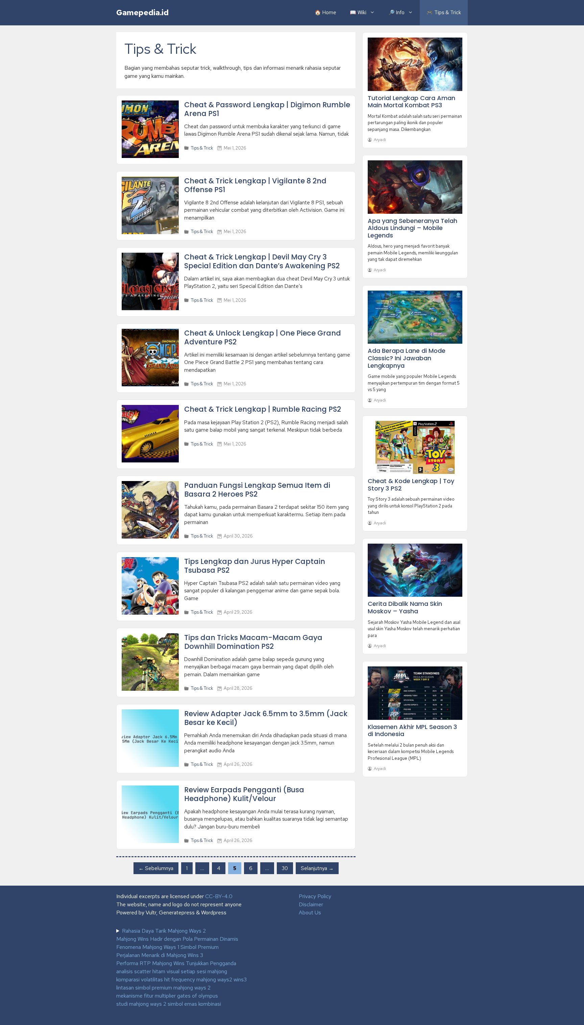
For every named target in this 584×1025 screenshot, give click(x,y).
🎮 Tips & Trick (444, 12)
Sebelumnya (156, 868)
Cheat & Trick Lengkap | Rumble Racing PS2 (262, 409)
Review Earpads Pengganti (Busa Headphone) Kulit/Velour (244, 794)
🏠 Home (325, 12)
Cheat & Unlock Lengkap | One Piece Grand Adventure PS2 (262, 337)
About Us (310, 912)
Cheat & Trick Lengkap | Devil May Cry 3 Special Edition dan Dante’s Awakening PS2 (262, 261)
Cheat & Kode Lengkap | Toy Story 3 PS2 (411, 485)
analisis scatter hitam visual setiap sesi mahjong (171, 971)
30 (287, 867)
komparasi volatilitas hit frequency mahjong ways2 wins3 (181, 979)
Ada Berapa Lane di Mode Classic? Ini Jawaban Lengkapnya (406, 357)
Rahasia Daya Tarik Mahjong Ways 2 (164, 930)
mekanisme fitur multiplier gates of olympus (167, 995)
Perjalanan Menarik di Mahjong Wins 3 (159, 955)
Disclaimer (311, 904)
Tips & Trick (202, 148)
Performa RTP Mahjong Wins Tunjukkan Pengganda (176, 963)
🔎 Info (396, 12)
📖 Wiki (358, 12)
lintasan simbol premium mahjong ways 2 (163, 987)
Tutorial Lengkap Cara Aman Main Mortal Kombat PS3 (411, 102)
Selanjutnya (317, 868)
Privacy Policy (315, 896)
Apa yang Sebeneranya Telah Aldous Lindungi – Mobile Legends (412, 228)
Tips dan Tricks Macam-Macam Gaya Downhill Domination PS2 (253, 642)
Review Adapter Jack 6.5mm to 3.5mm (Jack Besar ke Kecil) (265, 718)
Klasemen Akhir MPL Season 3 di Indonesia (412, 730)
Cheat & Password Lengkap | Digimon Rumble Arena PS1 (267, 109)
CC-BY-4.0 (219, 896)
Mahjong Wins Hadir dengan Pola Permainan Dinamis (177, 938)
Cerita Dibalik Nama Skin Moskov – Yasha (405, 607)
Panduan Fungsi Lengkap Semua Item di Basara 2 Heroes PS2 (257, 489)
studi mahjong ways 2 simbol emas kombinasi (168, 1003)
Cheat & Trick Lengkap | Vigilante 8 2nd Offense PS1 (255, 185)
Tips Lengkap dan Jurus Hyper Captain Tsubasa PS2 (254, 565)
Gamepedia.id (142, 12)
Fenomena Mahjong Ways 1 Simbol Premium (167, 947)
